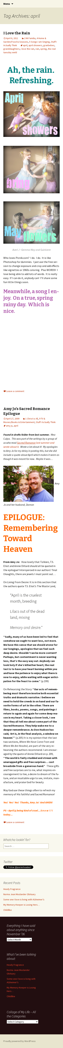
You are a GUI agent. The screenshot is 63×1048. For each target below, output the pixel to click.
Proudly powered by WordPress (19, 1041)
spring (43, 48)
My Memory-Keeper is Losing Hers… (21, 904)
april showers (35, 45)
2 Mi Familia (29, 38)
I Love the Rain (16, 33)
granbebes (48, 45)
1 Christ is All (31, 418)
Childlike (7, 909)
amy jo (9, 425)
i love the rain (27, 48)
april (25, 45)
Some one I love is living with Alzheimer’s (23, 899)
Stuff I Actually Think (46, 422)
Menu (6, 3)
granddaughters (11, 48)
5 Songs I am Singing (39, 41)
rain (37, 48)
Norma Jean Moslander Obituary (19, 894)
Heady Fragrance (11, 889)
